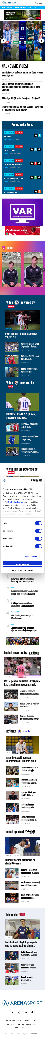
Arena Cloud (30, 1020)
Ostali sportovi (15, 832)
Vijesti (8, 329)
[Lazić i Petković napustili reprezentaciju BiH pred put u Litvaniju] (22, 745)
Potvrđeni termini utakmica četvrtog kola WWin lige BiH (22, 580)
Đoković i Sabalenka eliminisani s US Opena (30, 871)
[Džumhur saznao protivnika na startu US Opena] (22, 846)
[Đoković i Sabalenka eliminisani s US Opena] (11, 873)
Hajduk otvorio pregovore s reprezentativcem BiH (29, 980)
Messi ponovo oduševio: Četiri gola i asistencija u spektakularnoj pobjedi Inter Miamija (21, 87)
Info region (12, 914)
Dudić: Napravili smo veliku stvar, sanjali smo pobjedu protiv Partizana (29, 956)
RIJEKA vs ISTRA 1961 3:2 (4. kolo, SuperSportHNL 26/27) (30, 428)
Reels (10, 248)
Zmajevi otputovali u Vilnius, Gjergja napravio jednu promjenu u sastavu (24, 630)
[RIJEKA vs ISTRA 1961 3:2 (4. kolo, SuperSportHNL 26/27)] (12, 427)
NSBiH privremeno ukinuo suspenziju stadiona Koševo (22, 605)
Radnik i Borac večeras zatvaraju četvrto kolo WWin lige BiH (22, 74)
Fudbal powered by (15, 653)
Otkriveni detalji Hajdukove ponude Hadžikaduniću (28, 967)
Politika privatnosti (26, 1024)
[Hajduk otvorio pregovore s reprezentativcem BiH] (11, 980)
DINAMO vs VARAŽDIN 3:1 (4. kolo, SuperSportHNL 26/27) (30, 441)
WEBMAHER (35, 1034)
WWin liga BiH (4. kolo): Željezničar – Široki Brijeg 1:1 (30, 346)
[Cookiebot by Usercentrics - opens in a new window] (31, 480)
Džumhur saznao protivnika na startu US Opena (20, 861)
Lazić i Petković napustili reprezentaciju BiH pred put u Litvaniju (21, 761)
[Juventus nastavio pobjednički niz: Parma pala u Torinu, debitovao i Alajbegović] (11, 694)
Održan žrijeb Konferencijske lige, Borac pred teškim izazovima (25, 592)
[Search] (36, 2)
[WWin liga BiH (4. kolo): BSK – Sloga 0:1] (11, 359)
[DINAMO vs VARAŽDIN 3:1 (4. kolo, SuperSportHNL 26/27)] (12, 439)
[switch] (38, 531)
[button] (3, 40)
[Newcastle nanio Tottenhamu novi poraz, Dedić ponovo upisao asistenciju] (11, 719)
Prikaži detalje (31, 556)
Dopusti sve (22, 564)
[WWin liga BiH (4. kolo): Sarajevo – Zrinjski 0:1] (22, 320)
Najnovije (10, 1020)
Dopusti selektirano (22, 570)
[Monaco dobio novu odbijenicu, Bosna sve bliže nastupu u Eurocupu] (12, 782)
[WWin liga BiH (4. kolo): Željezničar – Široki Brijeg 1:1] (11, 347)
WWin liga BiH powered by (22, 469)
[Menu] (40, 2)
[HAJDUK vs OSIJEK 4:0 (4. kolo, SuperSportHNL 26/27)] (22, 402)
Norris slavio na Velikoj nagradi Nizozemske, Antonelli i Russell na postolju (30, 886)
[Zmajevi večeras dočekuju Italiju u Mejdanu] (12, 819)
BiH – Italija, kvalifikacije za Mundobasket (22, 617)
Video (9, 302)
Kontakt (10, 1024)
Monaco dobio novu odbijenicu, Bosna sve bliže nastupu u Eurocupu (29, 784)
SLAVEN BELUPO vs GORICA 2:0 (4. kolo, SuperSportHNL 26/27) (29, 453)
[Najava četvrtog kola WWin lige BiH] (11, 372)
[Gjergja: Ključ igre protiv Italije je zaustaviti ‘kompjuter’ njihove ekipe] (12, 795)
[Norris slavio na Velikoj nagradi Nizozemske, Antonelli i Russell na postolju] (11, 885)
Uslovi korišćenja (22, 1028)
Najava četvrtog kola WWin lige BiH (29, 370)
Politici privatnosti (16, 502)
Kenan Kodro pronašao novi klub (29, 705)
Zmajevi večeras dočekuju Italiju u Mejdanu (29, 820)
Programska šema (23, 124)
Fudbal (10, 409)
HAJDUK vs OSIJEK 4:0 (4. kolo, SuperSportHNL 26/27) (21, 416)
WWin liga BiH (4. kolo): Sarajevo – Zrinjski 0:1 (21, 98)
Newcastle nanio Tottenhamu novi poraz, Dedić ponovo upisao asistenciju (29, 720)
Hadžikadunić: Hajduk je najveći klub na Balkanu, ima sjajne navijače (21, 945)
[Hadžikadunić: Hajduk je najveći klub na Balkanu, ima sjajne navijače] (22, 929)
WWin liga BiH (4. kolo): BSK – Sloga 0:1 (30, 358)
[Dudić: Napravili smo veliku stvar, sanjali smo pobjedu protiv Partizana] (11, 955)
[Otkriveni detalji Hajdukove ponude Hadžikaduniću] (11, 968)
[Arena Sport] (12, 3)
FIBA (9, 752)
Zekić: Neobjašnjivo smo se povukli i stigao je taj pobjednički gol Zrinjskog (22, 108)
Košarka (11, 731)
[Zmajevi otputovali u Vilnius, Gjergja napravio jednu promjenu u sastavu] (12, 770)
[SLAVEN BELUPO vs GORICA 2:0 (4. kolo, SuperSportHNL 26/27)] (12, 451)
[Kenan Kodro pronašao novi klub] (11, 706)
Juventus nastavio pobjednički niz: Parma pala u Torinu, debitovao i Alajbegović (30, 695)
